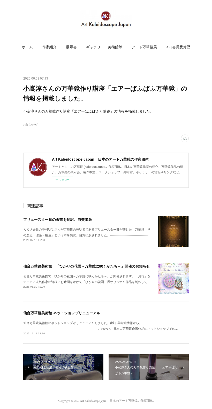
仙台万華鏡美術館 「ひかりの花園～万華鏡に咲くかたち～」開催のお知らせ (86, 266)
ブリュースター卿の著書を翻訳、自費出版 (57, 219)
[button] (27, 47)
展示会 (71, 47)
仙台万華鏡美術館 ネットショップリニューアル (61, 312)
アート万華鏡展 (144, 47)
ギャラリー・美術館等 (104, 47)
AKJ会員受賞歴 (178, 47)
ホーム (27, 47)
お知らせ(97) (30, 124)
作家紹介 (49, 47)
